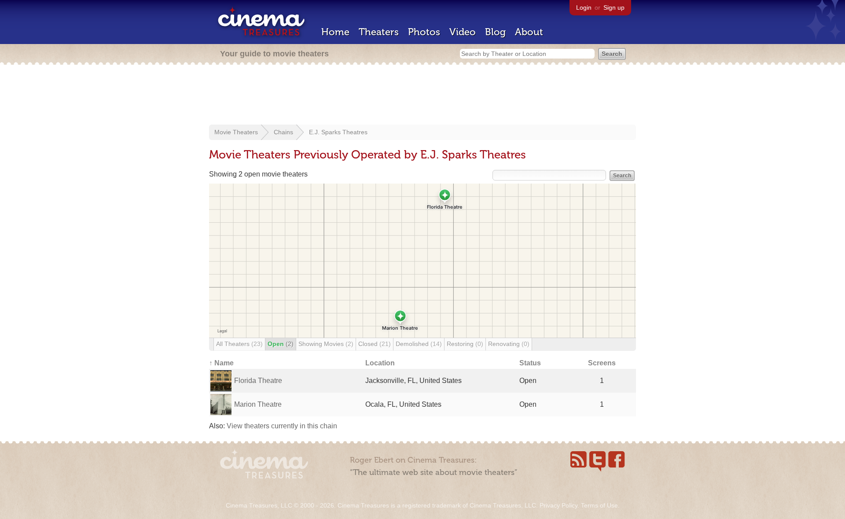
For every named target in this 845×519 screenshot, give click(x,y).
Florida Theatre (258, 380)
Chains (283, 132)
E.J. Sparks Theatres (338, 132)
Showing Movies (325, 343)
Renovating (508, 343)
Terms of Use (599, 505)
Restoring (465, 343)
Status (530, 363)
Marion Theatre (258, 404)
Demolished (419, 343)
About (529, 32)
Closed (374, 343)
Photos (424, 32)
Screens (602, 363)
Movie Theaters (236, 132)
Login (584, 7)
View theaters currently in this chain (282, 426)
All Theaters (239, 343)
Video (462, 32)
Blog (495, 32)
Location (380, 363)
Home (335, 32)
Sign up (614, 7)
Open (281, 343)
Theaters (379, 32)
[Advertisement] (422, 95)
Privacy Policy (558, 505)
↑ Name (221, 363)
